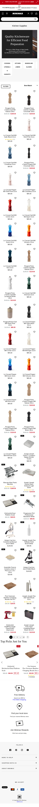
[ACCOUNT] (28, 13)
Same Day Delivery (26, 7)
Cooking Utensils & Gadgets (7, 69)
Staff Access (19, 801)
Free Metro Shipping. (19, 699)
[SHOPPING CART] (36, 13)
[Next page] (27, 637)
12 (23, 637)
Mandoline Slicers (29, 65)
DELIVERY (12, 7)
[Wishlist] (32, 14)
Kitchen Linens (17, 65)
